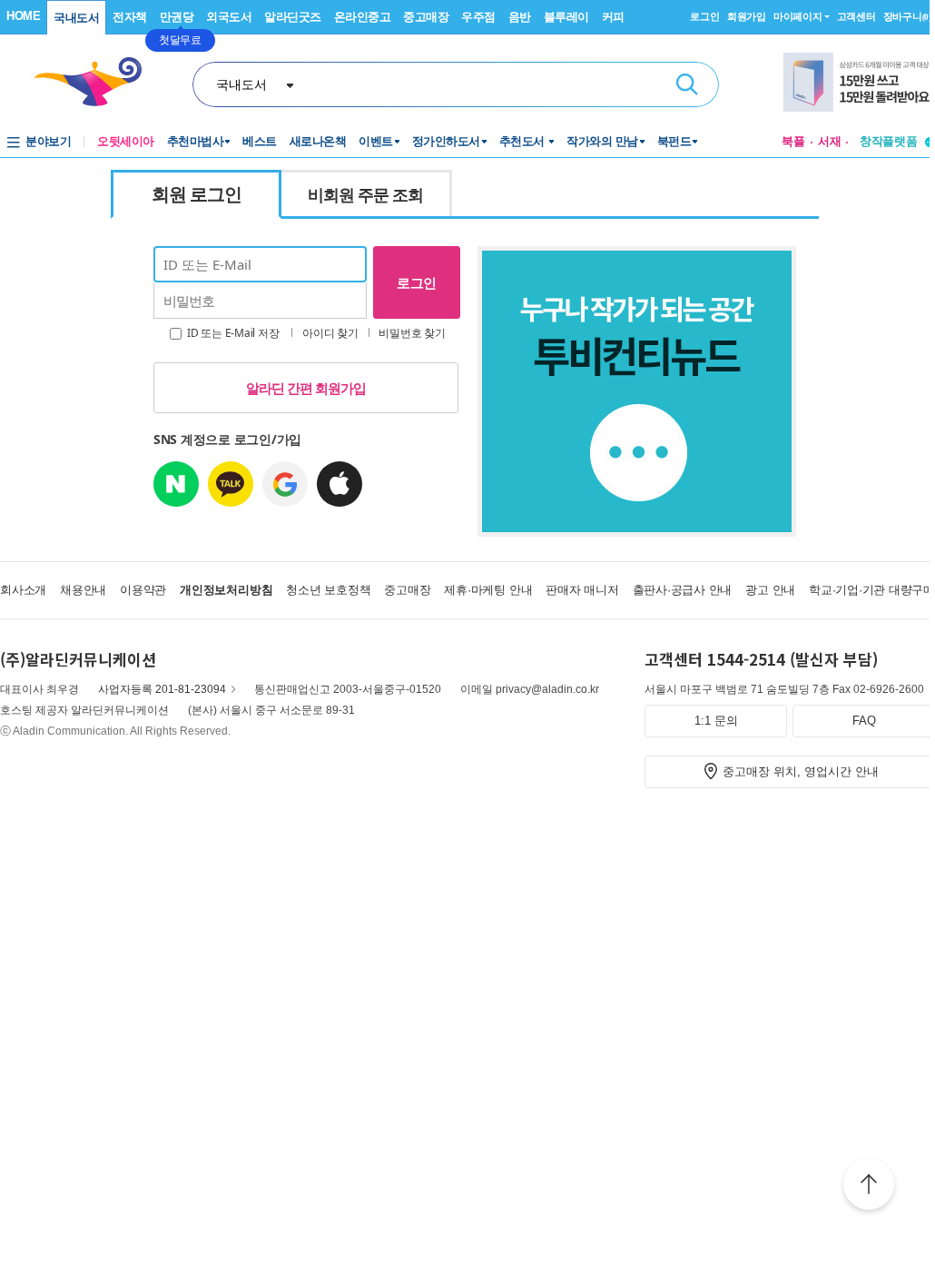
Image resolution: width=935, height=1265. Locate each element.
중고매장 (425, 17)
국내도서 (76, 18)
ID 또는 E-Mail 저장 (231, 333)
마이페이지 (797, 16)
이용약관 (143, 590)
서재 (830, 141)
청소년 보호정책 (328, 590)
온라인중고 (362, 17)
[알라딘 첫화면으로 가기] (96, 82)
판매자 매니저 (582, 590)
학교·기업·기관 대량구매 (872, 590)
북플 (793, 141)
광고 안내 (770, 590)
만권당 (177, 17)
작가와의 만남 (602, 141)
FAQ (864, 720)
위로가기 (868, 1187)
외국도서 (228, 17)
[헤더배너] (859, 82)
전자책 (130, 17)
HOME (23, 16)
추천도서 (523, 141)
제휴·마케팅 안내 (488, 590)
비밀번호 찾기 (412, 333)
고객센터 (856, 16)
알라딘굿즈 (292, 17)
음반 (519, 17)
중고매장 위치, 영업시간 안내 (801, 771)
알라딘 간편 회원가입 (306, 388)
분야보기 (48, 141)
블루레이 (566, 17)
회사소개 (23, 590)
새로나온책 (318, 141)
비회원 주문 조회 (365, 194)
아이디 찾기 (330, 333)
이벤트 (376, 141)
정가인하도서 (446, 141)
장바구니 (907, 16)
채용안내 (83, 590)
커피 (613, 17)
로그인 (704, 16)
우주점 (478, 17)
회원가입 (746, 16)
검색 (687, 84)
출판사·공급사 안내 (683, 590)
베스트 (259, 141)
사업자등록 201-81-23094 (162, 689)
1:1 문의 (716, 720)
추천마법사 (195, 141)
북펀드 (674, 141)
